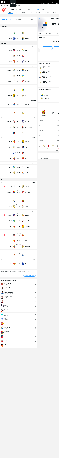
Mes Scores (46, 3)
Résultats (13, 3)
